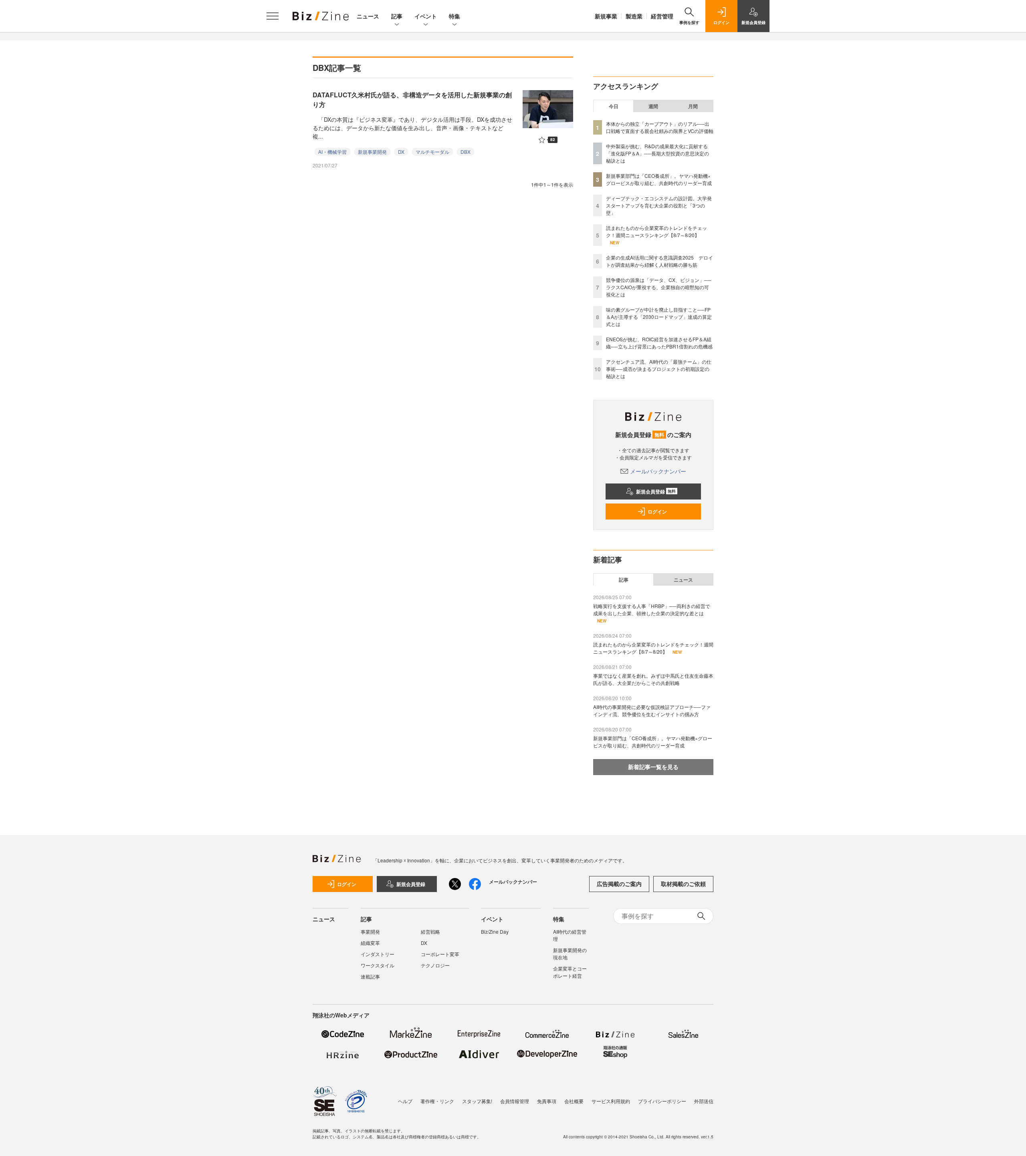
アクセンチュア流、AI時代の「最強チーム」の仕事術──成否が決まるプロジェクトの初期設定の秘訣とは (658, 368)
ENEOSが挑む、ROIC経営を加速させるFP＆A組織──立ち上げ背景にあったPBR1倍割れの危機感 (659, 343)
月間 (693, 106)
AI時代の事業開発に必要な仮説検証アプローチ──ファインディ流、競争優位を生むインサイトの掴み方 (652, 710)
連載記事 (370, 976)
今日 (613, 106)
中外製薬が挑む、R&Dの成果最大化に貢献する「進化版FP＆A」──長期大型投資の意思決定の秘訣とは (657, 153)
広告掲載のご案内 (619, 884)
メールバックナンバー (658, 471)
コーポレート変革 (440, 954)
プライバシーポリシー (662, 1101)
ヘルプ (405, 1101)
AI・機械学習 (332, 151)
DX (401, 151)
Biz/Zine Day (495, 931)
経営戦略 (430, 931)
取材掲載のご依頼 (683, 884)
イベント (425, 16)
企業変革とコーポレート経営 (570, 972)
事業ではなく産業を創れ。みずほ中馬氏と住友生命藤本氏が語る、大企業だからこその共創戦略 (653, 679)
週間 (653, 106)
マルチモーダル (432, 151)
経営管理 (662, 16)
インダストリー (377, 954)
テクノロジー (435, 965)
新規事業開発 (372, 151)
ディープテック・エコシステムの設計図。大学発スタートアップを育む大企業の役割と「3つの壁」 (659, 205)
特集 (454, 16)
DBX (465, 151)
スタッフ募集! (477, 1101)
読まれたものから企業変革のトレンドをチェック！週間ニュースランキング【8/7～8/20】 (656, 231)
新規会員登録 (656, 491)
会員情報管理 (514, 1101)
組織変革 (370, 942)
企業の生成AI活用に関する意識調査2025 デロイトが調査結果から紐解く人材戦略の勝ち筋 (659, 261)
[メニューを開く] (272, 16)
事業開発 (370, 931)
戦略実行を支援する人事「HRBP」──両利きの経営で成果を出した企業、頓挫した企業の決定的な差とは (651, 609)
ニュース (368, 16)
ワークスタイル (377, 965)
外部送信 (703, 1101)
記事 (396, 16)
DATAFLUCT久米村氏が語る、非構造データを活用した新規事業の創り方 (412, 99)
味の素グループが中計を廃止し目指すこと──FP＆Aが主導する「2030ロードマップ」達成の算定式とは (659, 316)
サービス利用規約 (611, 1101)
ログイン (657, 511)
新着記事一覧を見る (653, 767)
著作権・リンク (437, 1101)
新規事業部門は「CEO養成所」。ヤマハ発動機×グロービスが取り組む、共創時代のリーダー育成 (659, 179)
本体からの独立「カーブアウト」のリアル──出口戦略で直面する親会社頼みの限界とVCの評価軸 (659, 127)
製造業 (634, 16)
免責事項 (546, 1101)
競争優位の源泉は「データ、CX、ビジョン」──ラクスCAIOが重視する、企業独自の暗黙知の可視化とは (658, 287)
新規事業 (606, 16)
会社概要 (574, 1101)
